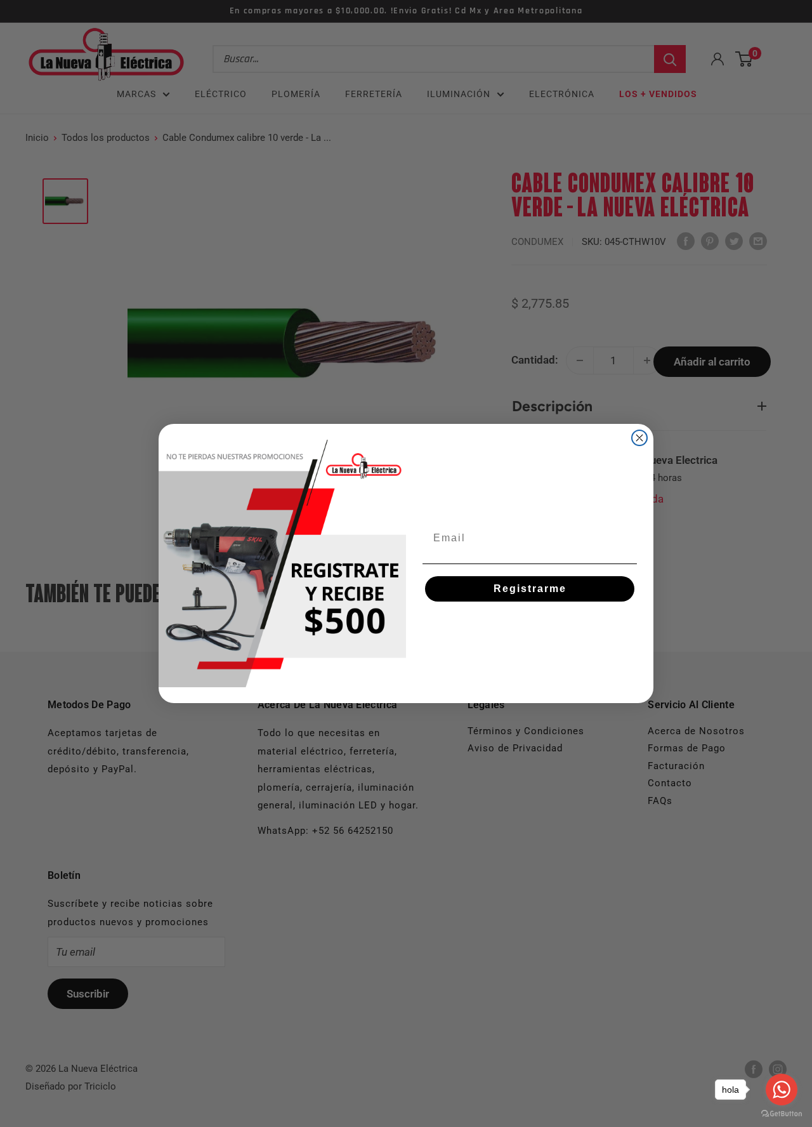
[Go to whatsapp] (781, 1089)
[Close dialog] (639, 437)
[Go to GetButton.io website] (781, 1114)
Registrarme (530, 588)
